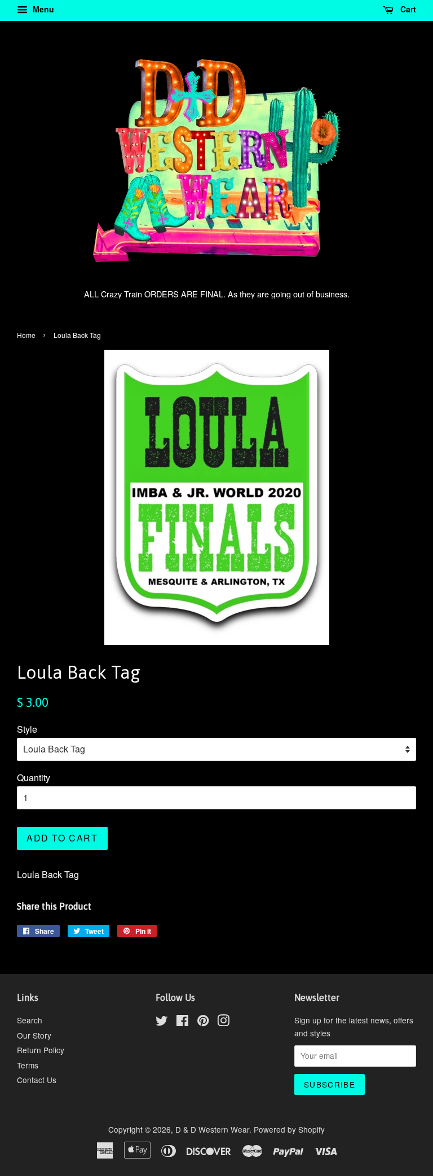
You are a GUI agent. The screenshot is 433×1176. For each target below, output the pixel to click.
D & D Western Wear (212, 1129)
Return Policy (40, 1049)
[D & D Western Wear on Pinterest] (203, 1022)
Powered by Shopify (289, 1129)
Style (27, 729)
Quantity (33, 777)
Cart (407, 9)
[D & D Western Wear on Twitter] (162, 1022)
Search (29, 1020)
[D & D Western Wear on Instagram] (223, 1022)
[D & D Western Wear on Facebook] (182, 1022)
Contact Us (36, 1079)
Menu (42, 9)
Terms (27, 1065)
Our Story (34, 1035)
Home (26, 335)
